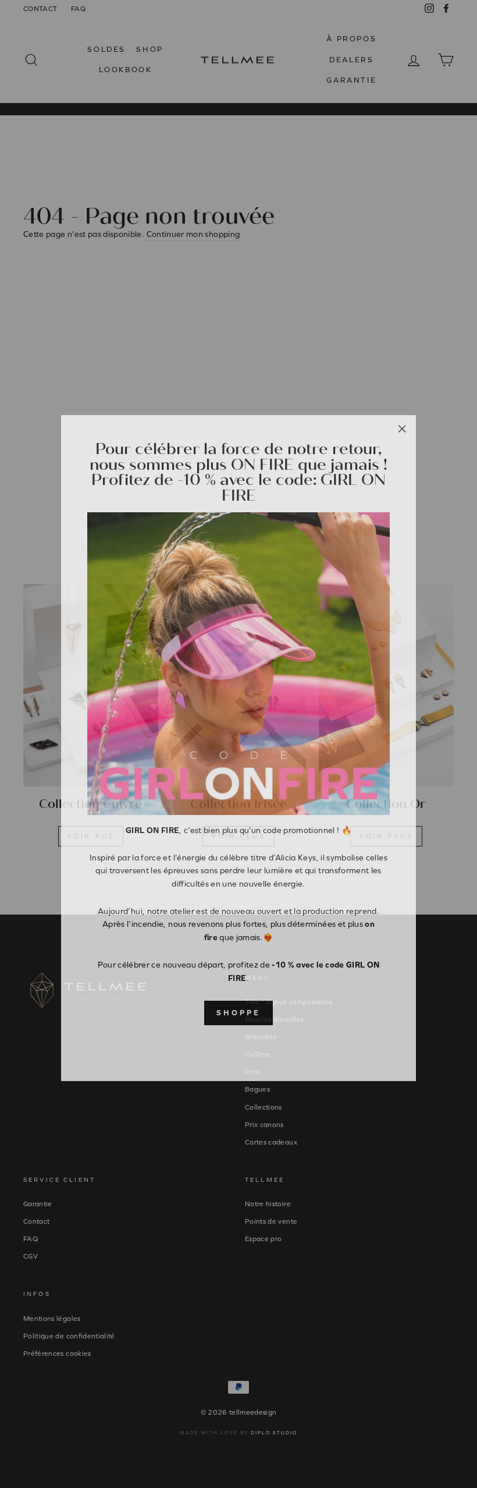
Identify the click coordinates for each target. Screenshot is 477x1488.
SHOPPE (238, 1008)
